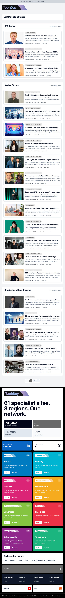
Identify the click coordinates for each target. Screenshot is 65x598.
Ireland (33, 560)
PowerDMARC (55, 595)
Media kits (22, 581)
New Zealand (41, 560)
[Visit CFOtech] (13, 455)
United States (51, 560)
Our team (36, 581)
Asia (6, 560)
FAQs (5, 581)
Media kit (14, 472)
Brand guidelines (8, 577)
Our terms (51, 581)
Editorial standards (54, 577)
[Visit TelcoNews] (44, 531)
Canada (20, 560)
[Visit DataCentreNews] (44, 480)
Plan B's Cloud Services (33, 595)
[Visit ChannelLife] (44, 455)
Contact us (22, 577)
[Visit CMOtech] (13, 480)
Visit (6, 472)
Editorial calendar (39, 577)
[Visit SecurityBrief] (13, 531)
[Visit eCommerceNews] (13, 506)
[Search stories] (60, 568)
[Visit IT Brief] (44, 506)
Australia (12, 560)
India (26, 560)
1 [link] (30, 381)
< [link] (27, 381)
